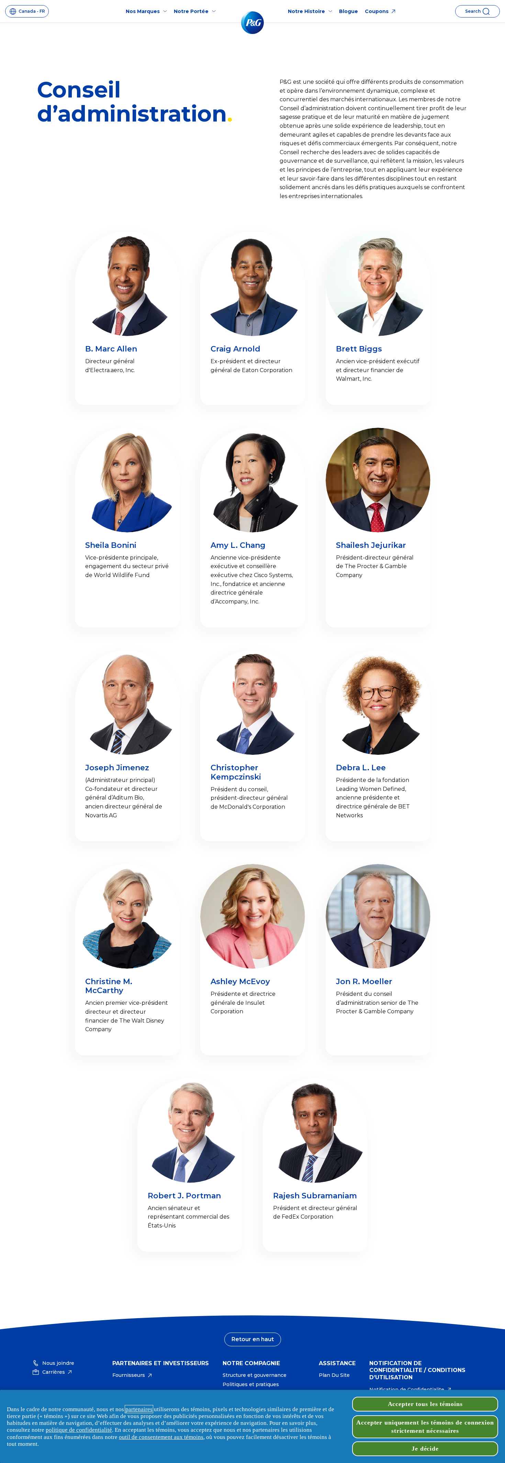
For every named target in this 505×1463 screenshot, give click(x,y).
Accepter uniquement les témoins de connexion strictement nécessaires (425, 1427)
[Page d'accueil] (252, 22)
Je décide (425, 1448)
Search (473, 11)
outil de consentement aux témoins (161, 1436)
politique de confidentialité (79, 1429)
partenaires (139, 1409)
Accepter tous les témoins (425, 1404)
